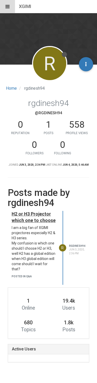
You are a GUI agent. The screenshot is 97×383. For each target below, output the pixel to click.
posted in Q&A (22, 276)
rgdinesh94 (77, 245)
